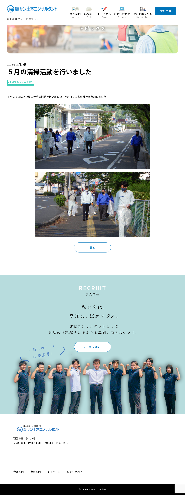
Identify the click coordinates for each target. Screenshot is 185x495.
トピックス (53, 471)
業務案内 (35, 471)
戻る (92, 247)
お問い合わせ (75, 471)
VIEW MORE (92, 347)
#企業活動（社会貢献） (21, 82)
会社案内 (18, 471)
